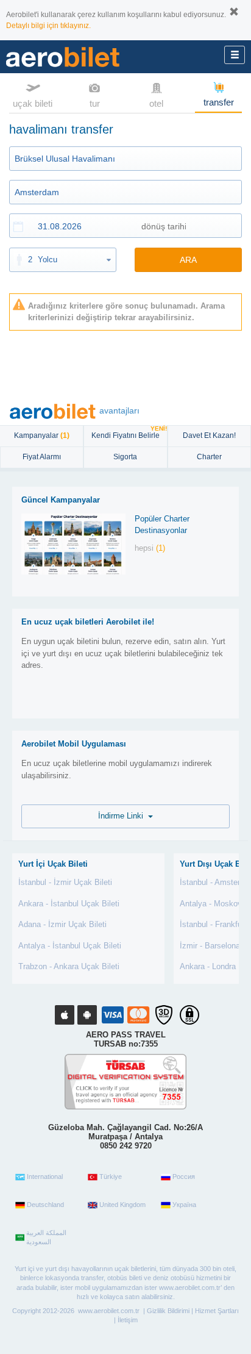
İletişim (128, 1320)
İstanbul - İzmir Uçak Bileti (65, 882)
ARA (188, 260)
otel (156, 103)
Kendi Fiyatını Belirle (128, 433)
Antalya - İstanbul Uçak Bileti (69, 945)
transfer (218, 102)
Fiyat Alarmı (42, 457)
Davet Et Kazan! (209, 435)
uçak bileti (32, 103)
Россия (183, 1176)
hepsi (150, 548)
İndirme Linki (123, 815)
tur (95, 103)
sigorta (125, 457)
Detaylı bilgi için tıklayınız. (48, 25)
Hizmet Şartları (217, 1310)
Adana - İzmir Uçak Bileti (62, 924)
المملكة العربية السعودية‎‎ (46, 1237)
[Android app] (87, 1015)
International (45, 1176)
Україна (184, 1204)
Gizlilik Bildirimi (168, 1310)
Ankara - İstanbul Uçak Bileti (68, 903)
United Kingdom (122, 1204)
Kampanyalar (41, 435)
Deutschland (45, 1204)
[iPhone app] (64, 1015)
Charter (209, 457)
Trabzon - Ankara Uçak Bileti (68, 966)
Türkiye (110, 1176)
